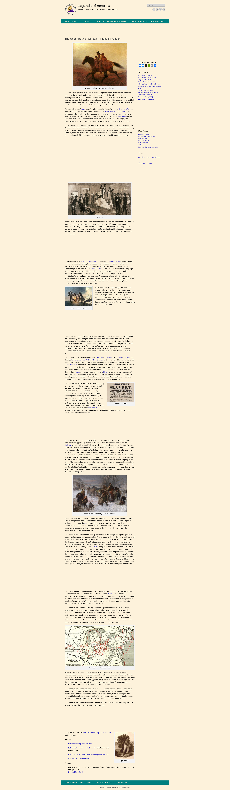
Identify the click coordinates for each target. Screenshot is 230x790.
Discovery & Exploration (146, 136)
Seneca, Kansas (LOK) (145, 90)
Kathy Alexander (89, 733)
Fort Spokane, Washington (147, 77)
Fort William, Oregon (145, 75)
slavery (83, 109)
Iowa (98, 372)
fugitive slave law (115, 261)
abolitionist (92, 408)
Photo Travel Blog (86, 783)
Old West (141, 145)
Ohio (120, 357)
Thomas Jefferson (125, 109)
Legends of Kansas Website (105, 783)
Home (67, 21)
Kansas (77, 372)
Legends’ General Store (139, 21)
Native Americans (144, 143)
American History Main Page (149, 157)
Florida (86, 523)
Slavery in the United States (78, 759)
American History (144, 134)
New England (98, 360)
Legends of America (94, 6)
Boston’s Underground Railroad (80, 744)
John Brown (122, 116)
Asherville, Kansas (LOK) (146, 95)
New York (85, 360)
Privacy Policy (122, 783)
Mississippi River (71, 365)
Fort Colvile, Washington (146, 82)
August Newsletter (144, 80)
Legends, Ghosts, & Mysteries (117, 21)
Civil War (68, 445)
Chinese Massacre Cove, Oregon (149, 84)
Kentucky (99, 357)
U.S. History (76, 21)
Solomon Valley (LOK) (145, 97)
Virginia (109, 357)
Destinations (88, 21)
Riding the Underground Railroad (80, 748)
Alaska (109, 594)
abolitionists (96, 269)
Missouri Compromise (88, 261)
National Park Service (76, 772)
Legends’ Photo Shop (157, 21)
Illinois (105, 372)
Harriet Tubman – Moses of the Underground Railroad (88, 754)
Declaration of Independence (115, 111)
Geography (100, 21)
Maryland (129, 357)
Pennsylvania (76, 360)
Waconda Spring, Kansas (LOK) (148, 93)
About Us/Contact (71, 783)
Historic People (143, 141)
